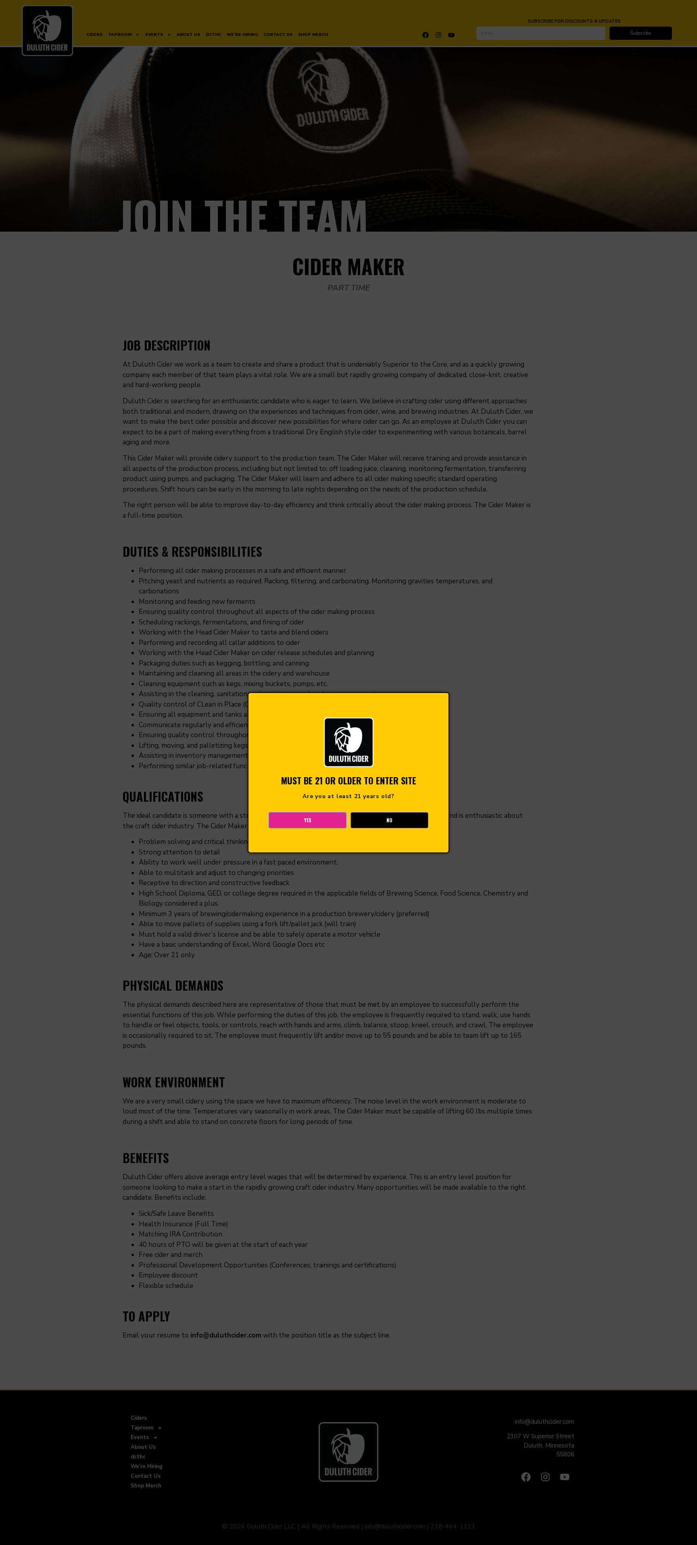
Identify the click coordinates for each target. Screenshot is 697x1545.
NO (389, 820)
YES (307, 820)
